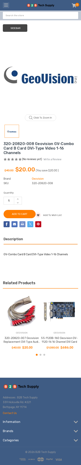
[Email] (14, 224)
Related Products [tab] (19, 283)
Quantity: (9, 192)
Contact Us (10, 413)
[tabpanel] (21, 321)
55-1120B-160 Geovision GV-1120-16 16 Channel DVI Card (59, 340)
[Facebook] (7, 224)
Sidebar (16, 28)
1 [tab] (37, 355)
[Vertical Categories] (6, 5)
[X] (30, 224)
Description (13, 239)
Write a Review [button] (52, 159)
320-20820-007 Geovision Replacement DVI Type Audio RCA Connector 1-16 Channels (21, 340)
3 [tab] (44, 355)
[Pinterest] (38, 224)
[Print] (22, 224)
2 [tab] (40, 355)
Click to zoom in (43, 117)
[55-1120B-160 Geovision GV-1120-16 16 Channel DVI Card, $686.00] (59, 311)
